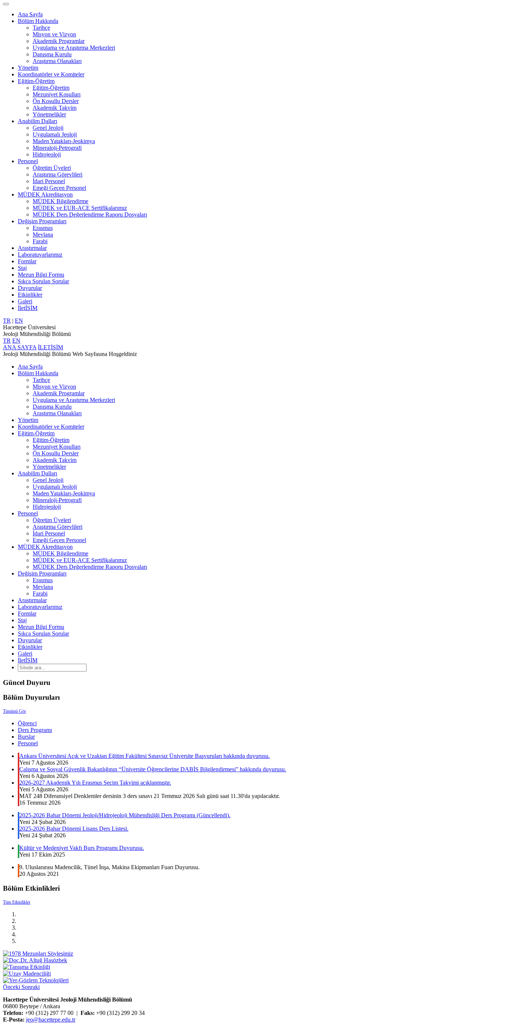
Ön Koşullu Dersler (56, 101)
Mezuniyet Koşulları (57, 94)
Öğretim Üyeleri (52, 168)
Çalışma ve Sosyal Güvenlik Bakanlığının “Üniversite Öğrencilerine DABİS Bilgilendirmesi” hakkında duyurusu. (152, 769)
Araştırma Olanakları (57, 61)
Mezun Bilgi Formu (41, 274)
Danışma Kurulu (52, 54)
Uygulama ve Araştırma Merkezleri (74, 47)
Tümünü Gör (14, 711)
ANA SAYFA (19, 347)
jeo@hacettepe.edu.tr (50, 1019)
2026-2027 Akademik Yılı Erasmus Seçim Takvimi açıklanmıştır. (95, 782)
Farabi (40, 241)
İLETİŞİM (50, 347)
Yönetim (28, 68)
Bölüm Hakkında (38, 21)
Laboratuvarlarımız (40, 254)
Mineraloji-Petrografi (57, 148)
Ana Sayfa (30, 14)
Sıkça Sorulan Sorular (43, 281)
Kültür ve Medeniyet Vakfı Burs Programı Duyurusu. (81, 848)
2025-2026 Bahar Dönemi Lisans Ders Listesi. (73, 828)
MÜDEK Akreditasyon (45, 194)
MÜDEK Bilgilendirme (60, 201)
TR (7, 320)
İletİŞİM (27, 308)
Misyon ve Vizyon (54, 34)
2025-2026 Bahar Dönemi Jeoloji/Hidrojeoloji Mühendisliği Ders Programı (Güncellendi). (124, 815)
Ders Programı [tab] (35, 730)
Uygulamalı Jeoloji (55, 134)
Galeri (25, 301)
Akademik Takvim (54, 108)
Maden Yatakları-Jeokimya (64, 141)
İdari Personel (49, 181)
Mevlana (43, 234)
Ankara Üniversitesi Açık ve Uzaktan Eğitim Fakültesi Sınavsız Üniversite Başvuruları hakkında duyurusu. (144, 756)
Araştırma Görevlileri (57, 174)
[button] (12, 987)
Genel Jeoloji (48, 128)
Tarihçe (41, 27)
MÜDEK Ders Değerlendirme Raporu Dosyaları (90, 214)
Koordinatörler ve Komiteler (51, 74)
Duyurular (30, 288)
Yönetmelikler (49, 114)
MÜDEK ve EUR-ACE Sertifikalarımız (80, 208)
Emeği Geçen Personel (59, 188)
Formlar (27, 261)
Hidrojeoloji (47, 154)
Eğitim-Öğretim (36, 81)
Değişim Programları (42, 221)
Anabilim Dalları (37, 121)
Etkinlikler (30, 294)
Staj (22, 268)
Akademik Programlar (59, 41)
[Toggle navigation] (6, 4)
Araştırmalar (32, 248)
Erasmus (43, 228)
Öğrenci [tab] (27, 723)
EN (19, 320)
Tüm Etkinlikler (16, 902)
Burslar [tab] (26, 736)
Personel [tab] (28, 743)
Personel (28, 161)
